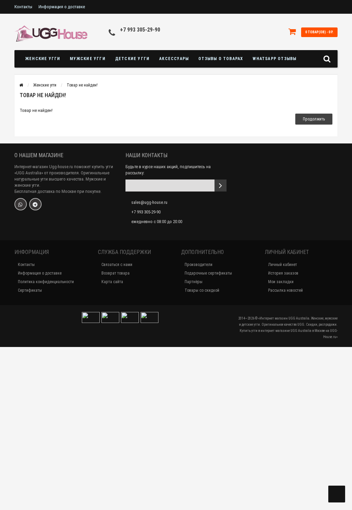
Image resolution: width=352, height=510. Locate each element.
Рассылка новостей (285, 290)
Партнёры (193, 281)
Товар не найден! (82, 85)
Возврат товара (115, 273)
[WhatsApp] (20, 204)
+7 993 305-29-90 (140, 29)
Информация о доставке (61, 6)
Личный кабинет (282, 264)
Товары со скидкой (202, 290)
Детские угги (132, 58)
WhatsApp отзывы (274, 58)
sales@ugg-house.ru (149, 202)
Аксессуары (174, 58)
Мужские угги (87, 58)
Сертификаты (30, 290)
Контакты (23, 6)
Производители (198, 264)
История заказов (283, 273)
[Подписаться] (220, 185)
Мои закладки (281, 281)
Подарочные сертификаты (208, 273)
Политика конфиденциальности (46, 281)
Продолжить (314, 119)
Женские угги (42, 58)
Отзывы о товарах (220, 58)
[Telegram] (35, 204)
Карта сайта (112, 281)
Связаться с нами (116, 264)
